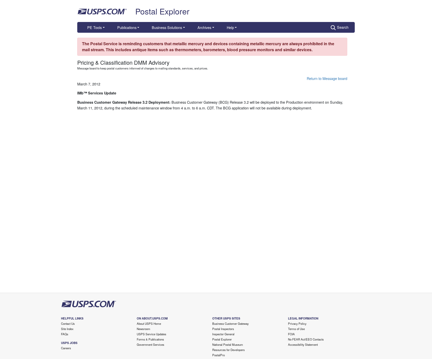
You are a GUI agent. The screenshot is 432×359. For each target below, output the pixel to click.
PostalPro (218, 355)
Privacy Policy (297, 324)
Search (342, 27)
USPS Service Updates (151, 334)
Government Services (150, 345)
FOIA (291, 334)
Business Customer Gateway (230, 324)
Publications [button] (126, 27)
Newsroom (143, 329)
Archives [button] (204, 27)
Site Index (67, 329)
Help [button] (230, 27)
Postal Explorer (162, 11)
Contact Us (68, 324)
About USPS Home (149, 324)
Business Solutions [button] (167, 27)
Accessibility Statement (303, 345)
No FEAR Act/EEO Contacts (306, 339)
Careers (66, 348)
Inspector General (223, 334)
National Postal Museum (227, 345)
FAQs (64, 334)
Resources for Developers (228, 350)
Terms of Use (296, 329)
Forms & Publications (150, 339)
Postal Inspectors (223, 329)
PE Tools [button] (94, 27)
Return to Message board (327, 78)
